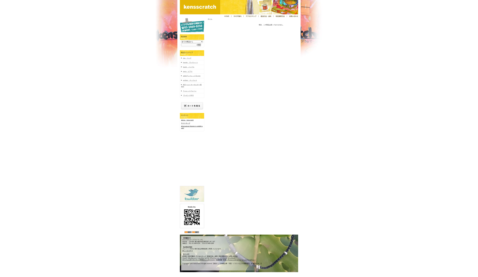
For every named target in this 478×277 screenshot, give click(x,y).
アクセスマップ (201, 256)
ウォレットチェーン (189, 91)
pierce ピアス (187, 71)
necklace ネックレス (190, 80)
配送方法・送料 (212, 256)
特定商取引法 (223, 256)
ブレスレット (192, 258)
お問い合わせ (233, 256)
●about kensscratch (187, 120)
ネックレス (232, 258)
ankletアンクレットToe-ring (191, 76)
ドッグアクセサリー (249, 260)
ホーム (210, 19)
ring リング (187, 58)
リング (184, 258)
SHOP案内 (191, 256)
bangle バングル (188, 67)
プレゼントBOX (188, 95)
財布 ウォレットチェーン (232, 260)
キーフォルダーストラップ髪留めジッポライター (198, 260)
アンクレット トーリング (218, 258)
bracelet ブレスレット (190, 62)
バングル (201, 258)
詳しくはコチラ (187, 251)
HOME (184, 256)
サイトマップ (185, 123)
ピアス (207, 258)
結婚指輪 (219, 260)
